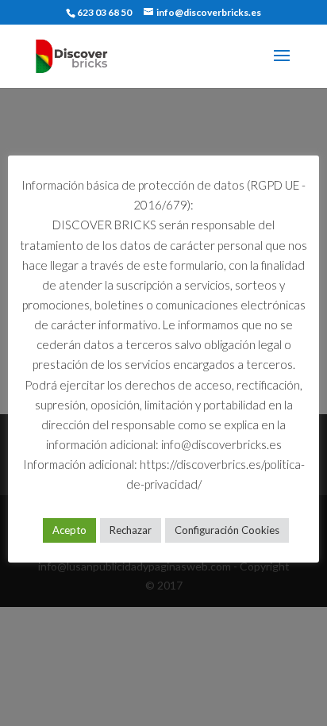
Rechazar (131, 530)
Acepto (69, 530)
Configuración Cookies (227, 530)
